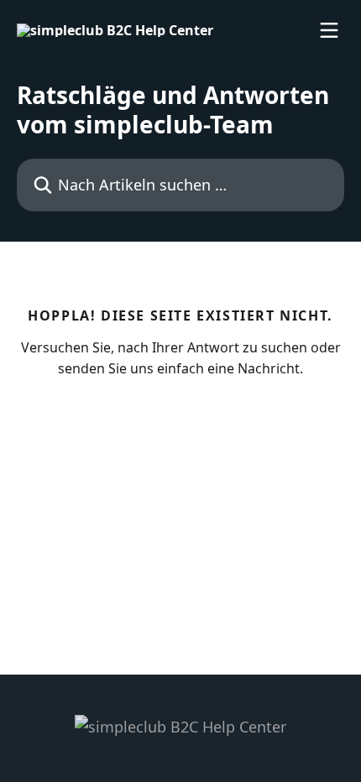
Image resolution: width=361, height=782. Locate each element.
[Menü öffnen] (329, 30)
